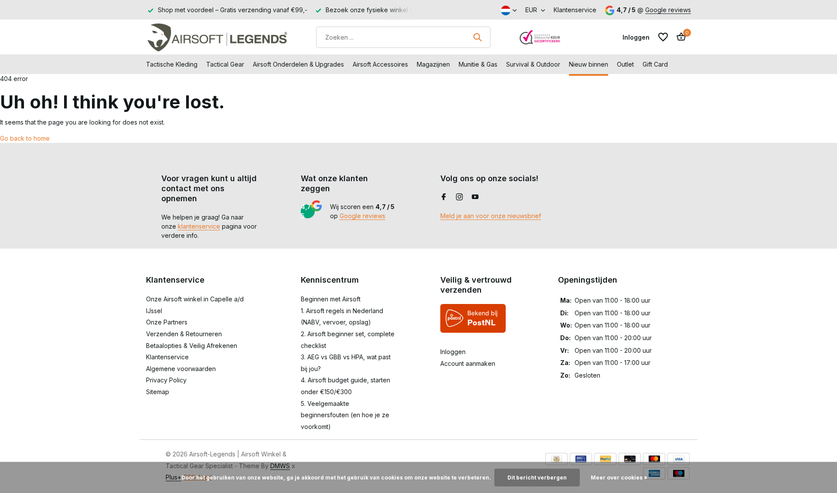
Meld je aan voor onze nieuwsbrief (490, 215)
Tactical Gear (225, 64)
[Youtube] (475, 197)
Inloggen (453, 351)
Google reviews (668, 10)
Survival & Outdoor (533, 64)
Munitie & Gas (478, 64)
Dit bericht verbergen (537, 477)
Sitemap (157, 391)
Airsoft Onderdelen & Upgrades (298, 64)
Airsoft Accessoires (380, 64)
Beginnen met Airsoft (331, 299)
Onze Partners (166, 322)
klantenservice (199, 226)
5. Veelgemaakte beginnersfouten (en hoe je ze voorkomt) (345, 415)
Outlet (625, 64)
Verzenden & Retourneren (184, 334)
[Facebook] (443, 197)
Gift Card (655, 64)
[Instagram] (459, 197)
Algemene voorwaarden (181, 368)
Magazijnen (433, 64)
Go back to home (25, 138)
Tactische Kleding (171, 64)
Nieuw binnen (588, 64)
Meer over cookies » (619, 477)
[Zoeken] (477, 37)
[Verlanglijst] (663, 37)
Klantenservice (575, 10)
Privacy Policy (166, 380)
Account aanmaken (467, 363)
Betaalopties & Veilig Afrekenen (191, 345)
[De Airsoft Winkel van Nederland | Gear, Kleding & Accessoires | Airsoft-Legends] (217, 37)
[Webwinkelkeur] (540, 37)
